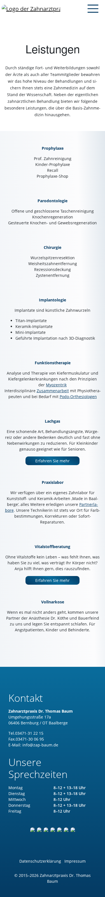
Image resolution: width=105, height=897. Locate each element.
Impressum (75, 861)
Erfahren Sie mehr (52, 460)
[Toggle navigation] (91, 8)
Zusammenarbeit (53, 390)
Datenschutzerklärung (40, 861)
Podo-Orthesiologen (78, 396)
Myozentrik (56, 384)
